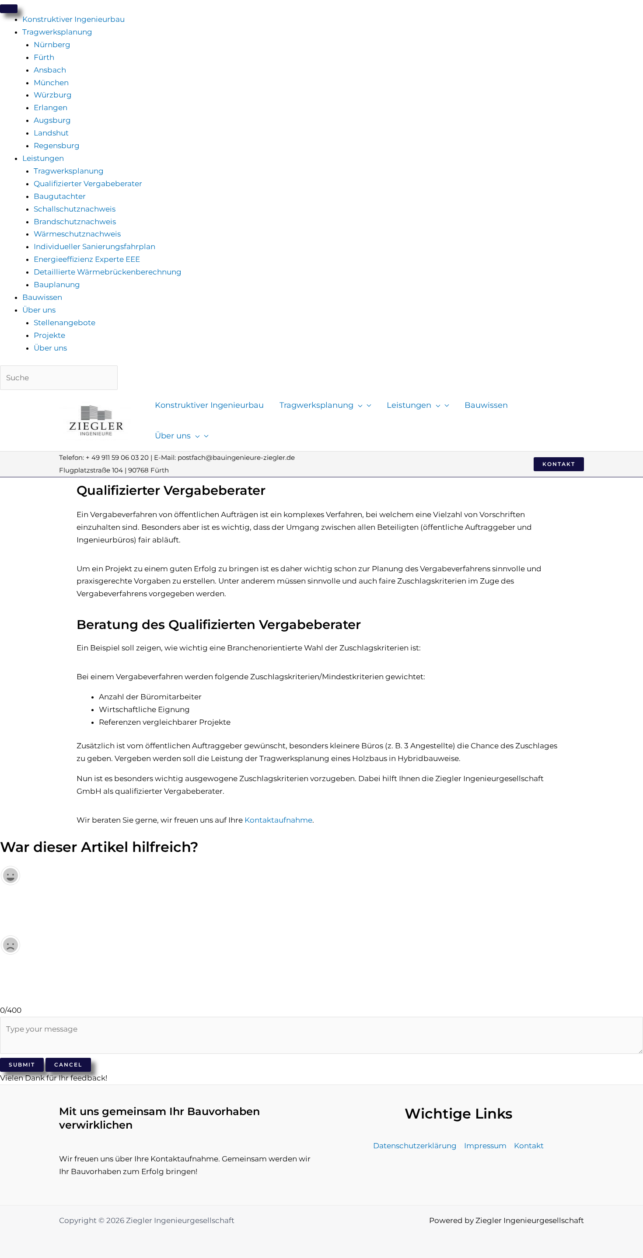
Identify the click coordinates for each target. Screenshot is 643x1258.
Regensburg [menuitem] (57, 145)
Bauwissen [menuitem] (42, 297)
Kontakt (529, 1145)
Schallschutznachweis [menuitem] (74, 209)
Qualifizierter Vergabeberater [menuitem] (88, 183)
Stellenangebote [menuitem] (64, 322)
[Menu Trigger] (8, 8)
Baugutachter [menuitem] (60, 196)
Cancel (68, 1064)
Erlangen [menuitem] (50, 107)
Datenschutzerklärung (415, 1145)
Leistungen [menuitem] (43, 158)
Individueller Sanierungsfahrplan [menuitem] (94, 246)
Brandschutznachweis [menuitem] (75, 221)
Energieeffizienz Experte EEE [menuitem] (87, 259)
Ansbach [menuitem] (50, 70)
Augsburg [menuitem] (52, 120)
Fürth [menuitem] (44, 57)
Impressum (485, 1145)
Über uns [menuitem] (39, 310)
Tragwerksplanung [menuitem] (57, 32)
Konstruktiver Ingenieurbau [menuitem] (73, 19)
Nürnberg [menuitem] (52, 44)
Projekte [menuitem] (49, 335)
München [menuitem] (51, 82)
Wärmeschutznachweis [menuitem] (77, 233)
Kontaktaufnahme (278, 820)
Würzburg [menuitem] (53, 94)
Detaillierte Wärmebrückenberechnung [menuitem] (108, 272)
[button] (357, 405)
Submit (22, 1064)
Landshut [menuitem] (51, 133)
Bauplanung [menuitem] (57, 284)
